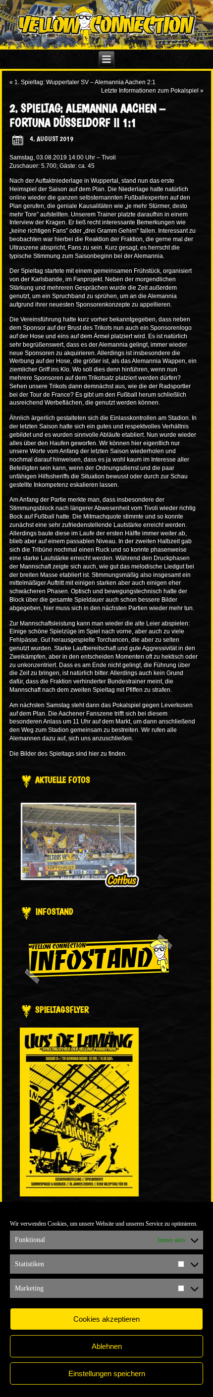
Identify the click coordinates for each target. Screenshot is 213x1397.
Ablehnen (107, 1346)
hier (94, 753)
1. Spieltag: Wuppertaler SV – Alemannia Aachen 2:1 (85, 82)
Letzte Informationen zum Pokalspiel (150, 90)
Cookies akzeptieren (106, 1319)
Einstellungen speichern (106, 1373)
